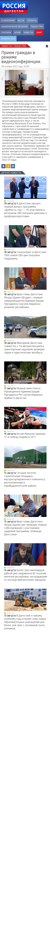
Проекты (32, 20)
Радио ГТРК (37, 26)
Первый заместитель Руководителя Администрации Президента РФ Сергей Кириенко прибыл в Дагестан (23, 393)
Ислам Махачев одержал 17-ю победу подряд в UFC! (25, 435)
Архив (17, 32)
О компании (8, 20)
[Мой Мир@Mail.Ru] (13, 166)
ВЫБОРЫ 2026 (8, 38)
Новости (28, 32)
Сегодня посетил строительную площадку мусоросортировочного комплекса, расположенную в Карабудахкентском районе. (24, 479)
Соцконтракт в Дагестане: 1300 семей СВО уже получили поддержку (25, 255)
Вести (21, 20)
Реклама (6, 32)
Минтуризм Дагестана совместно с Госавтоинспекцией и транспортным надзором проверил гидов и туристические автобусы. (24, 347)
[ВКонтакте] (3, 166)
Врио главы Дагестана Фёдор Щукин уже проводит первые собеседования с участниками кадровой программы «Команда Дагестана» (25, 528)
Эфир (39, 32)
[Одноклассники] (8, 166)
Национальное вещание (14, 26)
